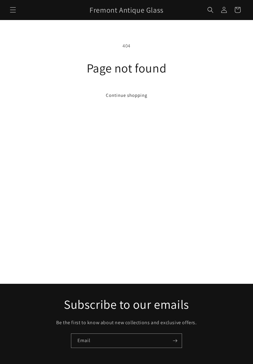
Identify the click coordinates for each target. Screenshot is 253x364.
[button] (13, 10)
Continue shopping (126, 95)
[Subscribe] (175, 340)
